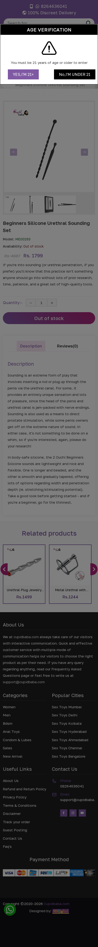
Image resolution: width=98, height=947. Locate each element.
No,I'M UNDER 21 (74, 74)
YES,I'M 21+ (23, 74)
